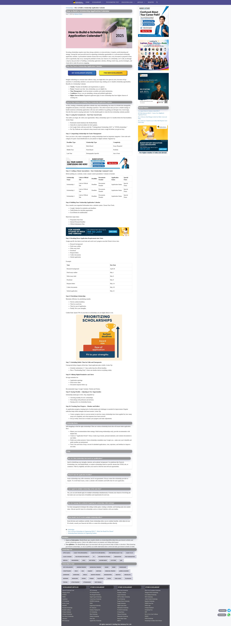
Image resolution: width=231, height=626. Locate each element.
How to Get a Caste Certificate (151, 614)
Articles (140, 2)
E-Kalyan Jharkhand (66, 612)
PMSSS (146, 616)
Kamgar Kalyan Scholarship (123, 601)
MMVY (119, 620)
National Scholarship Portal (68, 590)
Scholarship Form (148, 609)
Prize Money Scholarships (68, 616)
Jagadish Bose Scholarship (95, 620)
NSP (146, 612)
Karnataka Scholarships (67, 607)
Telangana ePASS (66, 592)
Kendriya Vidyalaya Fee (95, 609)
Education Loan (127, 2)
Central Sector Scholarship (95, 599)
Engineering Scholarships (95, 605)
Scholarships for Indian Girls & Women (153, 620)
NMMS (64, 596)
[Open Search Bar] (157, 2)
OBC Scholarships (149, 596)
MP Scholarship (65, 620)
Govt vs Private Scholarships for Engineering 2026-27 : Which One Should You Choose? (90, 531)
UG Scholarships (93, 612)
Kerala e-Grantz (65, 603)
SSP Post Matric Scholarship (123, 596)
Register (151, 2)
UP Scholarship (65, 601)
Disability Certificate (121, 592)
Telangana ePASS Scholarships (151, 592)
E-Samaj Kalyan (120, 612)
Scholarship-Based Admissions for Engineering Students (82, 533)
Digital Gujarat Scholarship (95, 596)
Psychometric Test (112, 2)
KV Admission (93, 607)
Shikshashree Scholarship (122, 607)
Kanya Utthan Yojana (122, 618)
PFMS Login (148, 605)
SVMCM (64, 594)
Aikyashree (64, 618)
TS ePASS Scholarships (122, 609)
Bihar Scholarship (93, 614)
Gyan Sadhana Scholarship (150, 594)
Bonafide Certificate (66, 609)
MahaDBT (64, 605)
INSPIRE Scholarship (94, 601)
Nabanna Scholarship (94, 616)
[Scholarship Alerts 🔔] (78, 2)
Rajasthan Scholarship (149, 601)
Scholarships (96, 2)
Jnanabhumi (64, 599)
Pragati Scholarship (121, 603)
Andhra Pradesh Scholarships (151, 599)
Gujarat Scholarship (121, 594)
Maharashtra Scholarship (122, 616)
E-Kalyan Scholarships (67, 614)
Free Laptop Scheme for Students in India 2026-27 (149, 111)
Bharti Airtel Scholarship (122, 590)
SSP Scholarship (93, 590)
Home (87, 2)
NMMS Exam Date (149, 603)
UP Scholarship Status (94, 592)
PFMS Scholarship (149, 618)
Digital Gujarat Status (122, 605)
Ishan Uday (92, 618)
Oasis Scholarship (121, 599)
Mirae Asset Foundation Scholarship (152, 590)
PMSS (91, 603)
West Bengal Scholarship (95, 594)
